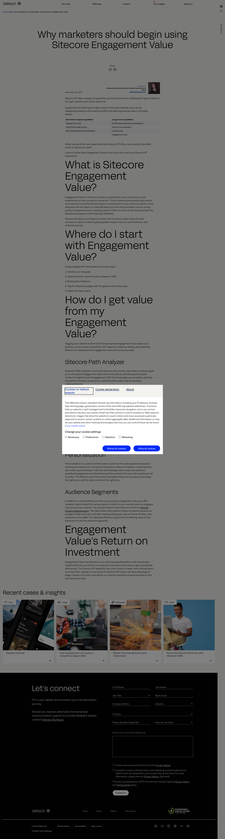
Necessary (73, 437)
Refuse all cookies (116, 448)
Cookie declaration (107, 389)
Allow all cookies (146, 448)
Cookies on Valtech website (77, 391)
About (130, 389)
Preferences (92, 437)
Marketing (127, 437)
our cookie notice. (76, 425)
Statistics (110, 437)
